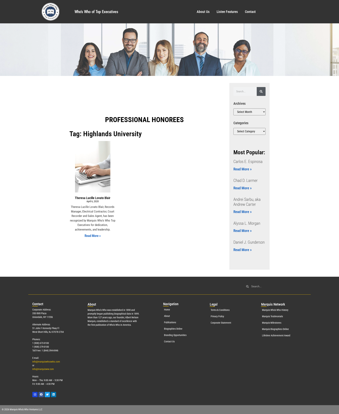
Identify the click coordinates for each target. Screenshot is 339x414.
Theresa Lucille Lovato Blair (92, 198)
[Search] (261, 91)
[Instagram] (35, 394)
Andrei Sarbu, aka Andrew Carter (247, 202)
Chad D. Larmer (245, 180)
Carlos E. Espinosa (248, 161)
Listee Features (227, 12)
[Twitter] (47, 394)
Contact (250, 12)
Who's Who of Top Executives (96, 11)
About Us (203, 12)
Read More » (93, 236)
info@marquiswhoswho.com (46, 361)
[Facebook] (41, 394)
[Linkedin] (53, 394)
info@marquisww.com (43, 369)
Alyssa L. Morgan (246, 223)
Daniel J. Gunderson (249, 242)
